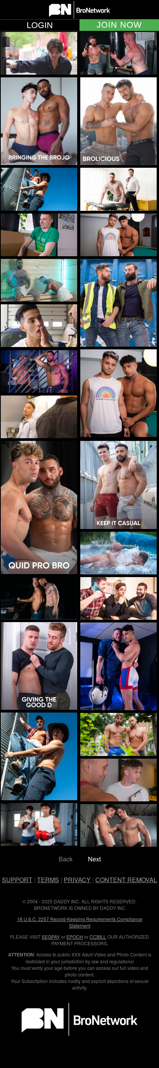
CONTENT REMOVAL (126, 879)
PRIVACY (77, 879)
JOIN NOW (119, 25)
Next (94, 858)
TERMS (48, 879)
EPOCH (74, 936)
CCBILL (98, 936)
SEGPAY (51, 936)
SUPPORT (17, 879)
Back (66, 858)
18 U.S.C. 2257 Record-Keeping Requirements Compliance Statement (79, 922)
